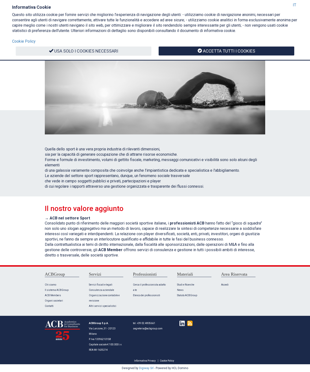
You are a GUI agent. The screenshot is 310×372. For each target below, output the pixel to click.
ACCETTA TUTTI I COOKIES (229, 51)
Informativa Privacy (145, 360)
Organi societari (54, 300)
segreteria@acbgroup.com (148, 328)
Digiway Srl (146, 368)
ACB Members (53, 295)
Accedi (225, 284)
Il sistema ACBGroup (57, 290)
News (180, 290)
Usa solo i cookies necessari (86, 51)
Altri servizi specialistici (102, 306)
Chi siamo (50, 284)
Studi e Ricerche (185, 284)
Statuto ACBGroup (187, 295)
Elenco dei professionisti (146, 295)
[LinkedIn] (181, 323)
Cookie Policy (167, 360)
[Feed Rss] (189, 323)
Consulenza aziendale (101, 290)
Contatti (49, 306)
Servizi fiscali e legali (100, 284)
